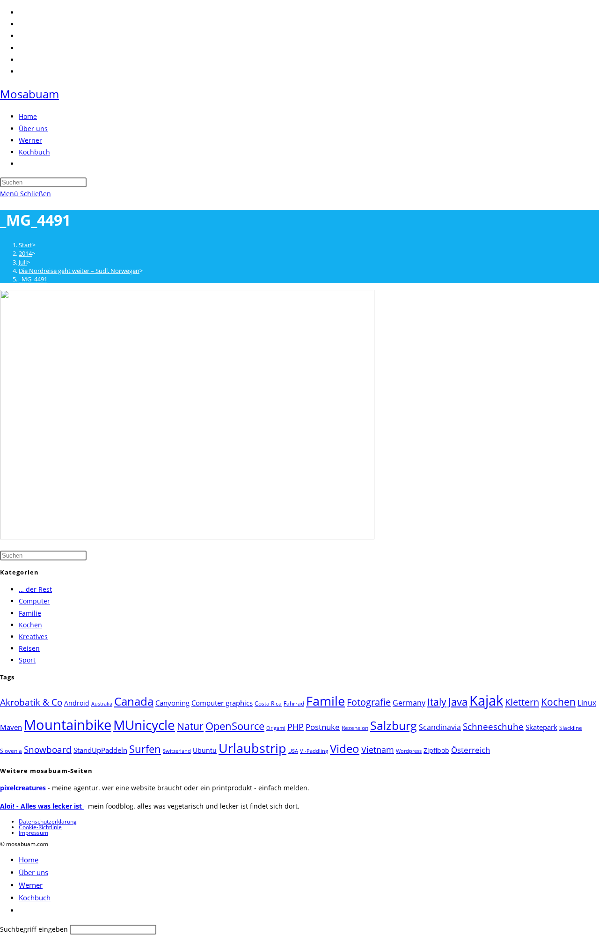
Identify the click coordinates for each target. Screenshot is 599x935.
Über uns (33, 872)
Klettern (522, 701)
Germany (409, 703)
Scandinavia (440, 727)
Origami (275, 728)
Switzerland (177, 751)
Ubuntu (205, 750)
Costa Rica (268, 703)
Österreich (470, 749)
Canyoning (172, 702)
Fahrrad (294, 703)
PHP (295, 726)
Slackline (570, 728)
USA (293, 751)
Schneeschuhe (493, 727)
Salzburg (393, 725)
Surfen (145, 749)
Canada (133, 701)
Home (28, 859)
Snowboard (48, 749)
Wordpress (409, 751)
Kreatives (33, 636)
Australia (101, 703)
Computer (34, 600)
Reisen (29, 648)
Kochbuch (35, 897)
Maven (11, 727)
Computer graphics (222, 702)
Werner (31, 885)
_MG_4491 (33, 279)
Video (344, 748)
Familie (30, 613)
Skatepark (541, 727)
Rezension (355, 728)
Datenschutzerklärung (48, 821)
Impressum (33, 833)
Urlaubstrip (252, 748)
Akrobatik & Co (31, 702)
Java (458, 701)
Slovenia (11, 751)
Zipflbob (436, 750)
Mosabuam (29, 94)
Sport (27, 659)
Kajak (486, 700)
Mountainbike (67, 724)
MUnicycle (144, 725)
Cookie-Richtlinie (40, 827)
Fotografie (369, 702)
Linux (586, 702)
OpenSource (234, 726)
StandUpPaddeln (100, 750)
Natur (190, 726)
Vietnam (377, 749)
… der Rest (35, 589)
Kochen (30, 624)
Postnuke (323, 726)
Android (76, 703)
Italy (436, 701)
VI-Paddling (314, 751)
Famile (325, 700)
